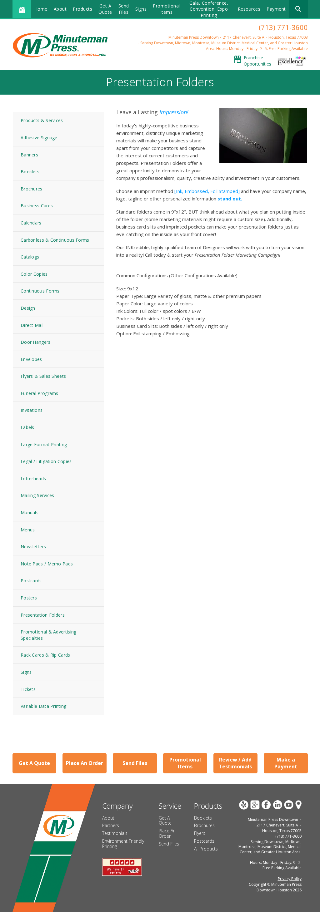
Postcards (31, 581)
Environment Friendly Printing (123, 843)
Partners (110, 825)
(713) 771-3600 (283, 27)
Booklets (30, 172)
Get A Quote (105, 9)
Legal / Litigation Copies (46, 461)
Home (41, 9)
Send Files (123, 9)
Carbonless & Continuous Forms (55, 240)
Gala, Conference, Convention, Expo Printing (208, 9)
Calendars (31, 223)
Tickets (28, 689)
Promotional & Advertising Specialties (49, 635)
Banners (29, 155)
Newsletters (33, 547)
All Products (206, 849)
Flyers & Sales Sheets (43, 376)
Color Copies (34, 274)
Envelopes (31, 359)
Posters (29, 598)
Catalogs (30, 257)
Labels (27, 427)
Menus (28, 530)
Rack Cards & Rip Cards (45, 655)
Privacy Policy (290, 878)
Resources (249, 9)
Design (28, 308)
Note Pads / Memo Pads (47, 564)
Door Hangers (36, 342)
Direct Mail (32, 325)
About (60, 9)
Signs (141, 9)
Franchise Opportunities (257, 61)
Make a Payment (285, 763)
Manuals (29, 512)
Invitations (31, 410)
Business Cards (37, 206)
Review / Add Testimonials (235, 763)
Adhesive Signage (39, 137)
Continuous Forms (40, 291)
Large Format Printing (44, 444)
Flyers (199, 833)
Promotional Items (166, 9)
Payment (276, 9)
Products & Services (42, 120)
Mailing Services (37, 495)
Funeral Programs (39, 393)
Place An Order (84, 763)
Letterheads (33, 478)
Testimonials (115, 833)
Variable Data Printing (44, 706)
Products (82, 9)
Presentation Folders (43, 615)
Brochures (31, 189)
